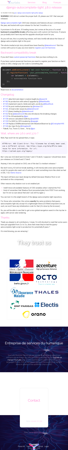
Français (57, 2)
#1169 (5, 104)
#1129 (5, 116)
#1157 (5, 111)
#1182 (5, 101)
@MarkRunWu (44, 101)
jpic (15, 13)
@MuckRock (48, 104)
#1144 (5, 126)
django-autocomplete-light (26, 13)
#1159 (5, 121)
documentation (17, 90)
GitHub (40, 446)
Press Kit (21, 446)
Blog (44, 2)
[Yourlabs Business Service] (13, 2)
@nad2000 (34, 119)
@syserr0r (43, 99)
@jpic (26, 116)
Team (28, 446)
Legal (46, 446)
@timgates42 (25, 126)
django (41, 13)
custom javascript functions (24, 57)
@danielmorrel (50, 45)
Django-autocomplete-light (11, 23)
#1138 (5, 124)
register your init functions (45, 48)
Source (18, 173)
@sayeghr (34, 121)
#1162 (5, 109)
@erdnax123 (38, 106)
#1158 (5, 119)
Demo (13, 173)
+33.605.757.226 (36, 421)
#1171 (5, 99)
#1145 (5, 106)
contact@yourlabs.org (36, 432)
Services (31, 2)
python (36, 13)
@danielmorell (32, 109)
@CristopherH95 (57, 124)
